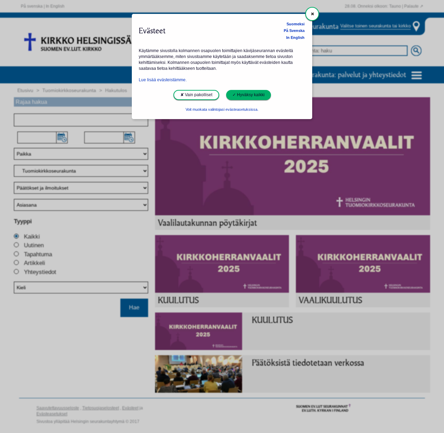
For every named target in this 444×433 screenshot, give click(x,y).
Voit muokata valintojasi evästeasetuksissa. (222, 109)
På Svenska (294, 30)
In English (295, 37)
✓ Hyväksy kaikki (248, 94)
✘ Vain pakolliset (196, 94)
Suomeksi (296, 24)
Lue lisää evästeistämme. (163, 79)
